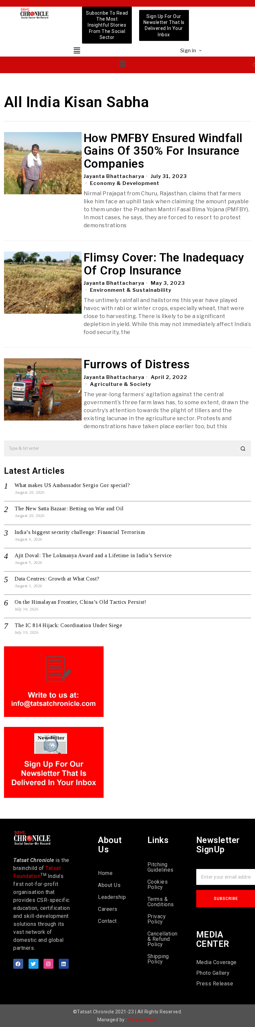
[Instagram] (48, 964)
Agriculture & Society (120, 384)
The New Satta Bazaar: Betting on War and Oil (69, 508)
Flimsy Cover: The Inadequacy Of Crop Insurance (164, 264)
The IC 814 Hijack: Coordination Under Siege (69, 625)
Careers (108, 909)
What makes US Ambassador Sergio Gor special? (72, 485)
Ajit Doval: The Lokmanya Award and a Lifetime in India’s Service (93, 555)
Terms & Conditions (160, 902)
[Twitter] (34, 964)
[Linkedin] (64, 964)
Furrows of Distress (137, 364)
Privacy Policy (156, 919)
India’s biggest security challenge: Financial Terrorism (80, 532)
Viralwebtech (143, 1019)
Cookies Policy (157, 884)
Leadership (112, 897)
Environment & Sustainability (130, 290)
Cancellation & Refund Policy (161, 939)
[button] (77, 50)
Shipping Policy (158, 959)
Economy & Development (124, 183)
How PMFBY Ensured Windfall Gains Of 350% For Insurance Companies (163, 151)
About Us (109, 885)
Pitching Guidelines (160, 867)
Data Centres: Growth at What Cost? (57, 579)
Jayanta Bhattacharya (114, 176)
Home (105, 873)
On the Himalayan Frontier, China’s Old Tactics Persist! (80, 602)
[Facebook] (18, 964)
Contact (107, 921)
